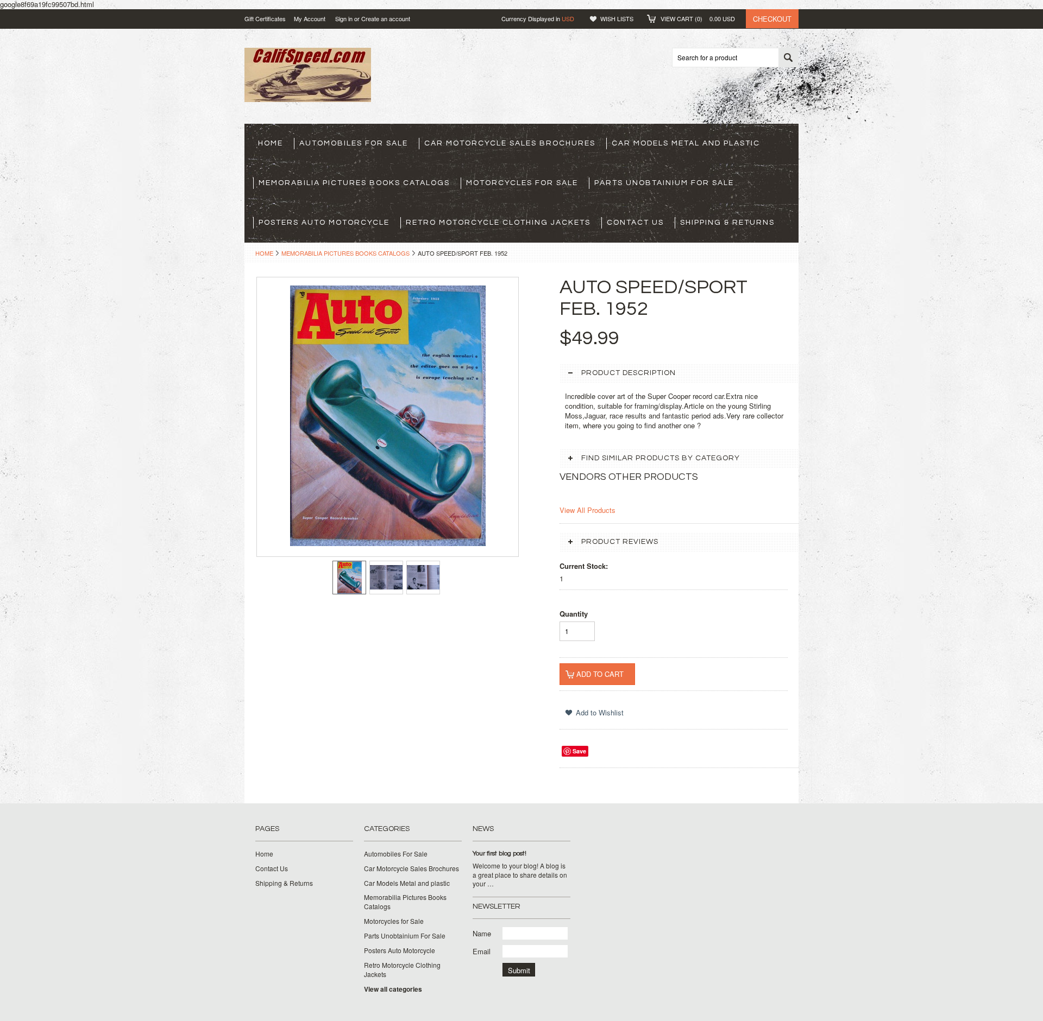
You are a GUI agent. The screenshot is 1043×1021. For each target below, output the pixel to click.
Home (264, 253)
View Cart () (698, 18)
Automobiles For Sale (353, 143)
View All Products (587, 510)
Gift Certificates (265, 18)
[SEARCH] (788, 58)
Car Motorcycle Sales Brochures (509, 143)
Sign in (344, 18)
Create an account (385, 18)
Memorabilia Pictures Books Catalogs (354, 183)
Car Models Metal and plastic (686, 143)
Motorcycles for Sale (522, 183)
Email (482, 951)
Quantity (574, 613)
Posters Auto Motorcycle (324, 222)
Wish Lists (616, 18)
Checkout (772, 19)
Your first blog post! (499, 853)
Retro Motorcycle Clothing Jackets (498, 222)
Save (579, 751)
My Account (309, 18)
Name (482, 933)
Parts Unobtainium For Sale (664, 183)
